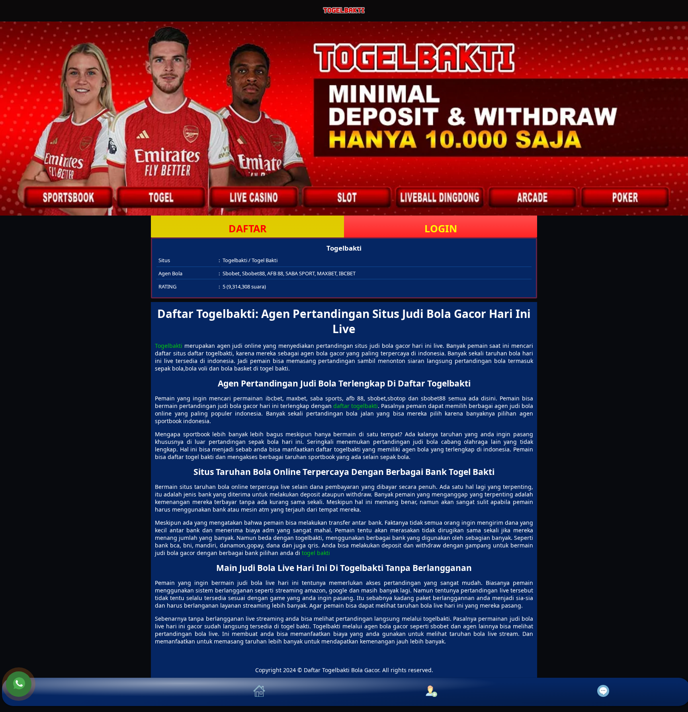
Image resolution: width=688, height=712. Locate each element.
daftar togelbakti (355, 406)
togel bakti (316, 553)
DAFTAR (248, 228)
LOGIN (440, 228)
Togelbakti (168, 345)
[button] (88, 692)
